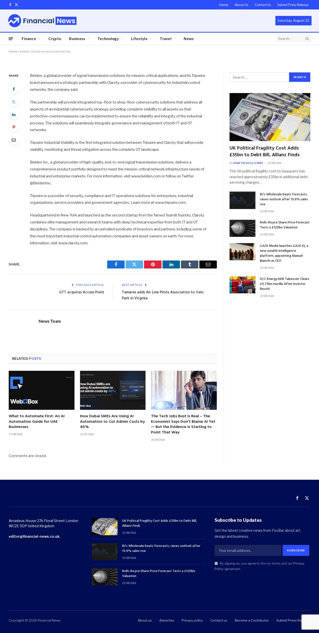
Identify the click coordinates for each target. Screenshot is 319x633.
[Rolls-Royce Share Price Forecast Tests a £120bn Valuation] (242, 228)
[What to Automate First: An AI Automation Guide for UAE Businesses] (42, 390)
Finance (29, 38)
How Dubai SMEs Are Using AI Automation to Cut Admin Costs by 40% (112, 422)
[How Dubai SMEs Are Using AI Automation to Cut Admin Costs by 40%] (113, 390)
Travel (165, 38)
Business (77, 38)
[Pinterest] (14, 127)
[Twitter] (14, 102)
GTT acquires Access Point (81, 292)
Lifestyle (139, 38)
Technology (108, 38)
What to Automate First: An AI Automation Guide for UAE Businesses (37, 422)
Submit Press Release (292, 5)
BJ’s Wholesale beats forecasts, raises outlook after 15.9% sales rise (284, 199)
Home (223, 5)
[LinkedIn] (14, 114)
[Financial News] (42, 20)
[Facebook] (14, 89)
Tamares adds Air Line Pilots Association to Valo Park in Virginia (163, 295)
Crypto (54, 38)
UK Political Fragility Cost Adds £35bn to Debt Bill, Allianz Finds (265, 151)
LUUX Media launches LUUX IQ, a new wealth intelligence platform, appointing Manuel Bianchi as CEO (284, 254)
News (189, 38)
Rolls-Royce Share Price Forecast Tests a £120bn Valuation (285, 225)
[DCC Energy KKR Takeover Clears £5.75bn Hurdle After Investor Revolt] (242, 284)
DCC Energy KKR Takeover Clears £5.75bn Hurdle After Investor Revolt (284, 284)
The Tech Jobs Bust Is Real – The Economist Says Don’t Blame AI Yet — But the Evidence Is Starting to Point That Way (183, 424)
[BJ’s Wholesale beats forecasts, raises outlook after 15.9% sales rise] (242, 200)
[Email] (14, 140)
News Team (50, 321)
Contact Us (263, 5)
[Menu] (11, 38)
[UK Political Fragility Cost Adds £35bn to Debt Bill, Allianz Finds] (270, 117)
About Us (241, 5)
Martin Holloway (248, 162)
